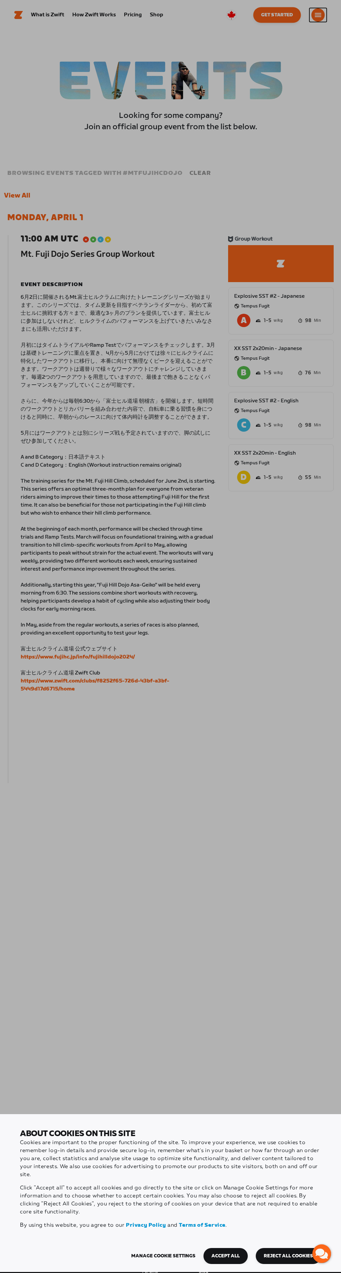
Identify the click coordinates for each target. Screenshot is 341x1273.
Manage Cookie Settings (163, 1256)
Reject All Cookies (288, 1256)
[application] (321, 1253)
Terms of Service (202, 1225)
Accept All (225, 1256)
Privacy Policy (146, 1225)
